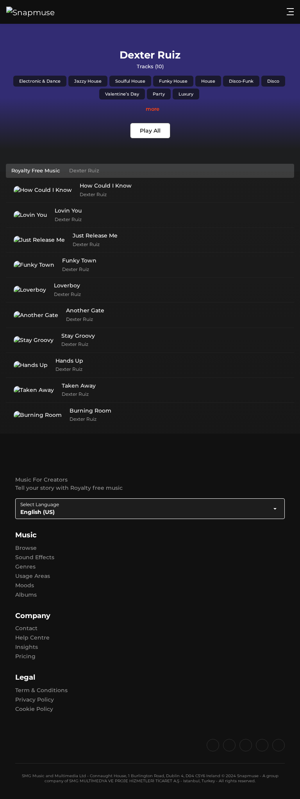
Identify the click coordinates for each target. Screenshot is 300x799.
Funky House (173, 81)
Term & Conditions (41, 690)
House (208, 81)
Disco (273, 81)
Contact (26, 628)
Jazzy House (88, 81)
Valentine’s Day (122, 94)
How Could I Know (106, 185)
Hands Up (69, 360)
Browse (26, 547)
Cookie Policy (34, 708)
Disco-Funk (241, 81)
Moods (24, 585)
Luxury (186, 94)
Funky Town (79, 260)
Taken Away (79, 385)
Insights (26, 646)
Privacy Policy (34, 699)
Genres (25, 566)
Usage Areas (32, 575)
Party (159, 94)
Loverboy (67, 285)
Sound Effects (34, 557)
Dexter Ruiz (93, 194)
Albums (26, 594)
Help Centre (32, 637)
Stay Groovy (78, 335)
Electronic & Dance (40, 81)
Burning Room (90, 410)
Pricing (25, 656)
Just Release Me (95, 235)
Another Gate (85, 310)
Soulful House (130, 81)
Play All (150, 130)
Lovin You (68, 210)
